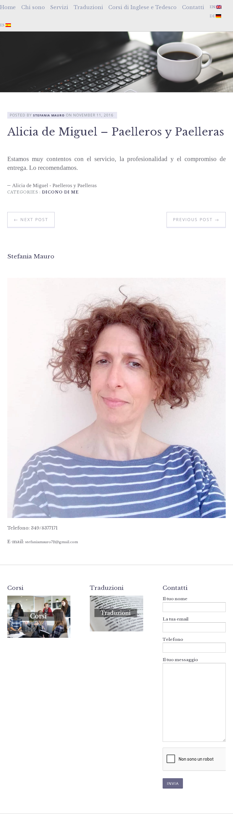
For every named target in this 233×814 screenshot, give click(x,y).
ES (2, 25)
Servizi (59, 7)
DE (212, 16)
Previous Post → (196, 219)
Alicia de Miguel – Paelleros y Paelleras (115, 132)
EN (212, 7)
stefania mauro (49, 115)
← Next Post (31, 219)
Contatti (193, 7)
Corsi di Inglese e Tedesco (142, 7)
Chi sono (33, 7)
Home (8, 7)
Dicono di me (60, 192)
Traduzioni (88, 7)
